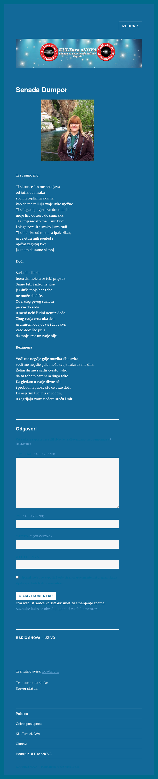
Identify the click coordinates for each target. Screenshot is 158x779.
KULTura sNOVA (28, 733)
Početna (22, 713)
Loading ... (50, 671)
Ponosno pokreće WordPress (60, 767)
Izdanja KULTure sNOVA (34, 753)
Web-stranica (27, 556)
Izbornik (130, 26)
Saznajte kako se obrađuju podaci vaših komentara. (57, 609)
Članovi (21, 743)
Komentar (35, 454)
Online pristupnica (29, 723)
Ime (30, 516)
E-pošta (34, 536)
